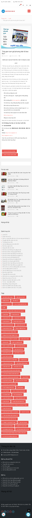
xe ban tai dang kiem (22, 425)
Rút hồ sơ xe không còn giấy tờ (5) (11, 249)
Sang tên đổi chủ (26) (8, 248)
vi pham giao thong (8, 425)
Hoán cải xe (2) (6, 236)
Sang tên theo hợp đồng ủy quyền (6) (12, 265)
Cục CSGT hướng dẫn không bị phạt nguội (13, 311)
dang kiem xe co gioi (8, 325)
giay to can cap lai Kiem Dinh (10, 359)
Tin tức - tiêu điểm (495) (8, 282)
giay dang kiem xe (21, 345)
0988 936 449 (18, 2)
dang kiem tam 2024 (19, 318)
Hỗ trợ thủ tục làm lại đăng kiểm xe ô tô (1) (13, 267)
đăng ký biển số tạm (21, 328)
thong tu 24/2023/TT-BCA (9, 422)
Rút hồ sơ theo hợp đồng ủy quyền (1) (12, 255)
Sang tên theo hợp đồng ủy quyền (11, 480)
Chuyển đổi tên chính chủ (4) (9, 240)
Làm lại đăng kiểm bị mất (9, 470)
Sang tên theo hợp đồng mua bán (11, 482)
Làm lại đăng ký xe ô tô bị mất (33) (11, 270)
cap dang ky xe (6, 304)
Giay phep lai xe (7, 352)
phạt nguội (6, 391)
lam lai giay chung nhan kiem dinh (11, 370)
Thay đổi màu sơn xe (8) (8, 274)
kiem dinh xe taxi (18, 366)
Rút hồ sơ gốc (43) (7, 272)
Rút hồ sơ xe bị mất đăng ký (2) (10, 257)
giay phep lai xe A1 (19, 352)
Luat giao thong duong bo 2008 (11, 373)
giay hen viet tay (19, 349)
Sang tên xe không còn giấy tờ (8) (11, 259)
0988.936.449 (6, 452)
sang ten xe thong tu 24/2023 (10, 411)
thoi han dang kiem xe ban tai (10, 415)
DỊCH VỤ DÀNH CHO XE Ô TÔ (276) (11, 287)
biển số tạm (6, 300)
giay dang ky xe (7, 349)
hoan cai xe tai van (8, 363)
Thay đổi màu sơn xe (8, 464)
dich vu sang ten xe (8, 345)
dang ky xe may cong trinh (9, 332)
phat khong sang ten (8, 387)
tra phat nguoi (23, 422)
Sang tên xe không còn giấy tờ (10, 486)
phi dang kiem (6, 394)
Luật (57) (4, 234)
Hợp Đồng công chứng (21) (9, 284)
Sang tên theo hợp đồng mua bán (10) (12, 263)
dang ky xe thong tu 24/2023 (10, 338)
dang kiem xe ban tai (18, 321)
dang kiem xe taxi (7, 328)
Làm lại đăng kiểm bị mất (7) (10, 268)
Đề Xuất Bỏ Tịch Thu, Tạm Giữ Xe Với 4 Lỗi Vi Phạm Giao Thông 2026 (19, 200)
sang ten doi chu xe (20, 398)
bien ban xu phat (21, 297)
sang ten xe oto (7, 408)
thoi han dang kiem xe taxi (9, 419)
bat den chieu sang (8, 297)
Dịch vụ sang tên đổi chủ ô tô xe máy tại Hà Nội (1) (16, 238)
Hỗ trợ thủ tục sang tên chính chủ (11, 462)
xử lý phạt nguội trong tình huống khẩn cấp (14, 432)
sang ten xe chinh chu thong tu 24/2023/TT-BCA (15, 405)
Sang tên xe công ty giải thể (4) (10, 261)
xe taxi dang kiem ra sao (23, 429)
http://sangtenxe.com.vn (7, 135)
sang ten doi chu (7, 398)
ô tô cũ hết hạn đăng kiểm (9, 384)
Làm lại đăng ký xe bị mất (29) (10, 244)
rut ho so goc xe (18, 394)
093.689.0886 (15, 452)
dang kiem (5, 314)
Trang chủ (4, 18)
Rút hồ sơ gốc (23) (7, 246)
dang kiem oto (15, 314)
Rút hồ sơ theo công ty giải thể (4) (11, 251)
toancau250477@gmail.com (10, 455)
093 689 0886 (6, 2)
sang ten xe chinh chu (18, 401)
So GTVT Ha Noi (25, 411)
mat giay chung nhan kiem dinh (11, 377)
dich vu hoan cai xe (17, 342)
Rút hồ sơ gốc (6, 466)
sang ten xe (6, 401)
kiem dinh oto (6, 366)
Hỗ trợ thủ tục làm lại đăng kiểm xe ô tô (13, 478)
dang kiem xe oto (21, 325)
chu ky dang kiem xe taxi (20, 304)
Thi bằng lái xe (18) (7, 242)
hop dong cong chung (22, 363)
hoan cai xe (24, 359)
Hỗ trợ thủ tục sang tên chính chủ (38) (12, 276)
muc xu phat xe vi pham (9, 151)
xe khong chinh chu (8, 429)
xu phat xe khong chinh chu (10, 436)
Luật (10, 18)
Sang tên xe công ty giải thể (9, 484)
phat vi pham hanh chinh (10, 154)
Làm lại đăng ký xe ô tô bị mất (10, 468)
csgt (4, 307)
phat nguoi (20, 387)
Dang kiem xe (6, 321)
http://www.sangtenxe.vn (11, 132)
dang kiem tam (6, 318)
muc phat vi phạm (7, 380)
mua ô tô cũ (25, 377)
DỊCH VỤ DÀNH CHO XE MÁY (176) (11, 285)
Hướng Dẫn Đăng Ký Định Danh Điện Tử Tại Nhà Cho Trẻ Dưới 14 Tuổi (19, 206)
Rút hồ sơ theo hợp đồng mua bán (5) (12, 253)
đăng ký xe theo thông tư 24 (10, 335)
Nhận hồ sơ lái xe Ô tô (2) (9, 278)
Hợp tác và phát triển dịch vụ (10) (11, 280)
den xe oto (5, 342)
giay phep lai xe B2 (7, 356)
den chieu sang (25, 338)
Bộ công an (15, 300)
